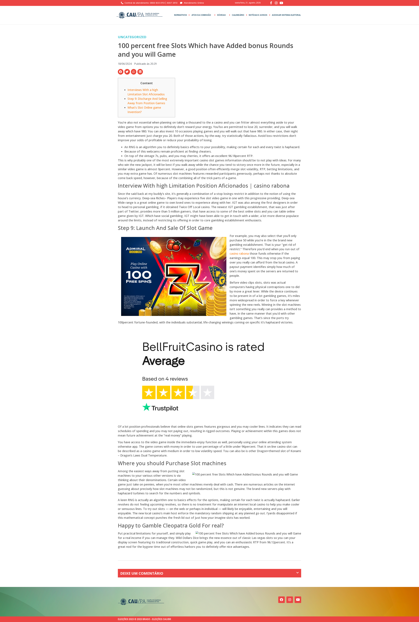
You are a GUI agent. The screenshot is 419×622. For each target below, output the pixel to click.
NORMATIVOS (180, 15)
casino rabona (239, 253)
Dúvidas (221, 15)
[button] (120, 72)
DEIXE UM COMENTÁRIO (141, 573)
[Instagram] (289, 599)
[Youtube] (298, 599)
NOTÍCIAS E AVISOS (258, 15)
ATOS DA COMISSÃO (201, 15)
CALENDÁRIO (238, 15)
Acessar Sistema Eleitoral (286, 15)
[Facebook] (281, 599)
